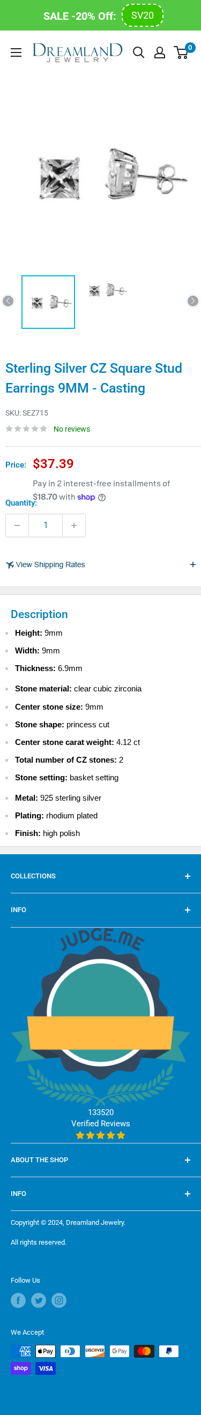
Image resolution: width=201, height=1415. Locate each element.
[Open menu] (16, 52)
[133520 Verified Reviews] (100, 1135)
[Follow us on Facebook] (18, 1300)
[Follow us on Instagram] (58, 1300)
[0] (181, 52)
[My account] (159, 52)
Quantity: (21, 503)
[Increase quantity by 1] (74, 525)
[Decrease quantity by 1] (17, 525)
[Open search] (139, 52)
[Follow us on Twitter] (38, 1300)
